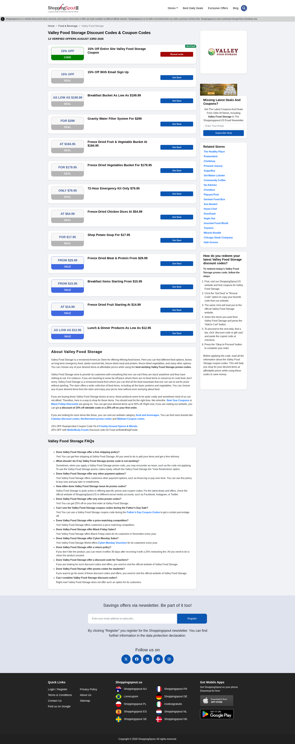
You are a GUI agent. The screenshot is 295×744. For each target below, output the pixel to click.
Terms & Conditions (60, 695)
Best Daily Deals (193, 8)
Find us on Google (59, 706)
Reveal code (176, 54)
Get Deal (176, 77)
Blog (235, 8)
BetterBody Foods (78, 430)
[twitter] (126, 659)
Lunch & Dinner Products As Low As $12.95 (119, 328)
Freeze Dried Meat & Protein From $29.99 (118, 258)
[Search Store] (244, 8)
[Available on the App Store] (217, 700)
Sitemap (85, 700)
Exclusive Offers (218, 8)
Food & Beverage (68, 26)
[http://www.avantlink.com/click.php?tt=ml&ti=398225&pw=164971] (218, 89)
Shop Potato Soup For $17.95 (109, 235)
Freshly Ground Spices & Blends (118, 426)
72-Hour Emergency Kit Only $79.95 (114, 188)
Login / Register (57, 689)
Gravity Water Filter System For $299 (115, 118)
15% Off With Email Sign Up (108, 72)
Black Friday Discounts (64, 404)
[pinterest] (158, 659)
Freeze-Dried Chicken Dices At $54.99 (115, 211)
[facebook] (136, 659)
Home (51, 26)
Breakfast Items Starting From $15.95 (115, 281)
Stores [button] (172, 8)
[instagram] (169, 659)
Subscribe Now (223, 133)
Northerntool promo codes (96, 419)
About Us (85, 695)
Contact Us (55, 700)
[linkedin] (147, 659)
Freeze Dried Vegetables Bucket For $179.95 (120, 165)
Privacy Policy (88, 689)
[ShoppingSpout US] (63, 8)
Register (192, 618)
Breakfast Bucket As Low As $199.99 (114, 95)
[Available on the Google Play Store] (217, 714)
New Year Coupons (178, 400)
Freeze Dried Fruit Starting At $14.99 (114, 304)
